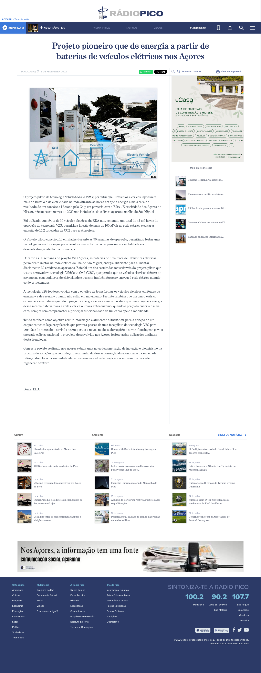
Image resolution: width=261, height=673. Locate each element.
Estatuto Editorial (79, 621)
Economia (17, 605)
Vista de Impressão (228, 71)
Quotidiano (18, 616)
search (241, 28)
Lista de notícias (232, 435)
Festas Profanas (115, 611)
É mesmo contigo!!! (47, 611)
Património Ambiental (118, 595)
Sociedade (18, 632)
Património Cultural (117, 600)
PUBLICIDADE (198, 28)
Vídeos (40, 605)
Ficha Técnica (77, 595)
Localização (76, 605)
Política (16, 627)
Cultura (16, 595)
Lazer (15, 621)
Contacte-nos (77, 611)
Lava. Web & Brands (238, 643)
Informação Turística (118, 590)
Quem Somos (77, 590)
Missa (40, 600)
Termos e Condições (81, 627)
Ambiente (17, 590)
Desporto (17, 600)
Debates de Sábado (47, 595)
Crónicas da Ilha (45, 590)
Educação (17, 611)
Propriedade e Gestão (82, 616)
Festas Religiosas (116, 605)
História (74, 600)
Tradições (112, 616)
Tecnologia (18, 637)
